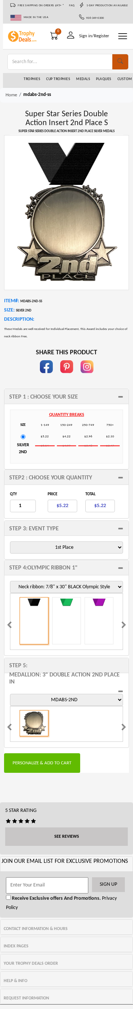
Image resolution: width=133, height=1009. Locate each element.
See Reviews (66, 836)
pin (67, 376)
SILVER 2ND (23, 448)
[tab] (66, 396)
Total (90, 494)
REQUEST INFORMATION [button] (26, 998)
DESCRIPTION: (19, 319)
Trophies (32, 79)
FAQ (72, 5)
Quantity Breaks (66, 415)
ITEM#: (11, 301)
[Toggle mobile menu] (123, 36)
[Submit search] (120, 61)
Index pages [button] (16, 946)
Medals (83, 79)
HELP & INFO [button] (15, 981)
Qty (13, 494)
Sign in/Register (94, 36)
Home (11, 95)
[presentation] (9, 625)
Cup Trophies (58, 79)
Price (52, 494)
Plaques (104, 79)
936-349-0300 (94, 18)
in (87, 376)
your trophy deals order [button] (31, 963)
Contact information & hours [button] (36, 929)
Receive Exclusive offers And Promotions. (56, 898)
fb (46, 376)
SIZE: (9, 310)
